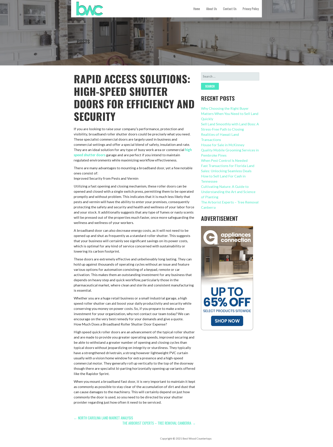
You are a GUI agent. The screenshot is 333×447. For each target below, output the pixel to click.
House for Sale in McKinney (222, 145)
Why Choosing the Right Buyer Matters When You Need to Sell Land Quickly (229, 113)
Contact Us (229, 8)
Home (196, 8)
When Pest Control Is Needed (224, 160)
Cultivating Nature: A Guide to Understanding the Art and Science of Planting (228, 191)
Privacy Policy (251, 8)
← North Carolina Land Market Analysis (103, 417)
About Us (211, 8)
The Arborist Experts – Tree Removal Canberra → (159, 423)
